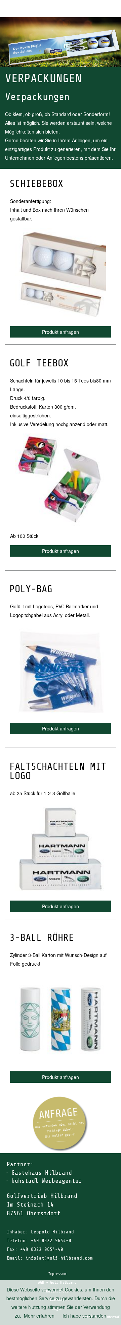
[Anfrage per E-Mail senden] (60, 1124)
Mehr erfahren (39, 1315)
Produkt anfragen (60, 331)
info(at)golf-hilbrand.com (59, 1258)
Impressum (57, 1273)
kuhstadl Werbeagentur (46, 1180)
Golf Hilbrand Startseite (94, 8)
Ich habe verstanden (84, 1315)
